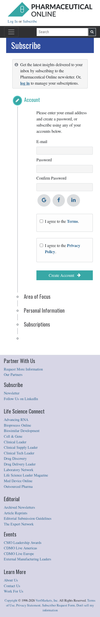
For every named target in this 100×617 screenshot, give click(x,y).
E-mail (41, 141)
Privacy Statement (28, 605)
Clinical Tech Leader (19, 453)
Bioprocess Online (17, 425)
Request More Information (23, 369)
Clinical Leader (15, 441)
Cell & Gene (13, 436)
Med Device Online (18, 480)
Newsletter (11, 393)
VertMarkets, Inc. (47, 600)
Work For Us (13, 591)
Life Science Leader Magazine (26, 475)
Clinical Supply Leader (21, 447)
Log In (13, 21)
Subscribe (30, 21)
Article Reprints (15, 512)
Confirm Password (51, 178)
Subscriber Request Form (58, 605)
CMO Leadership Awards (23, 542)
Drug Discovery (15, 458)
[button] (17, 100)
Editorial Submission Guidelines (28, 518)
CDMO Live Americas (20, 547)
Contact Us (12, 585)
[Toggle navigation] (11, 32)
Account (32, 99)
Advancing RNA (16, 419)
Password (44, 159)
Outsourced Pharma (18, 486)
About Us (11, 580)
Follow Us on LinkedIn (21, 398)
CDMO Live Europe (19, 553)
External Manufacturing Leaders (27, 559)
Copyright (11, 600)
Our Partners (13, 374)
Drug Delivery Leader (20, 464)
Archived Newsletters (19, 507)
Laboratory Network (18, 469)
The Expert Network (19, 524)
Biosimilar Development (21, 430)
